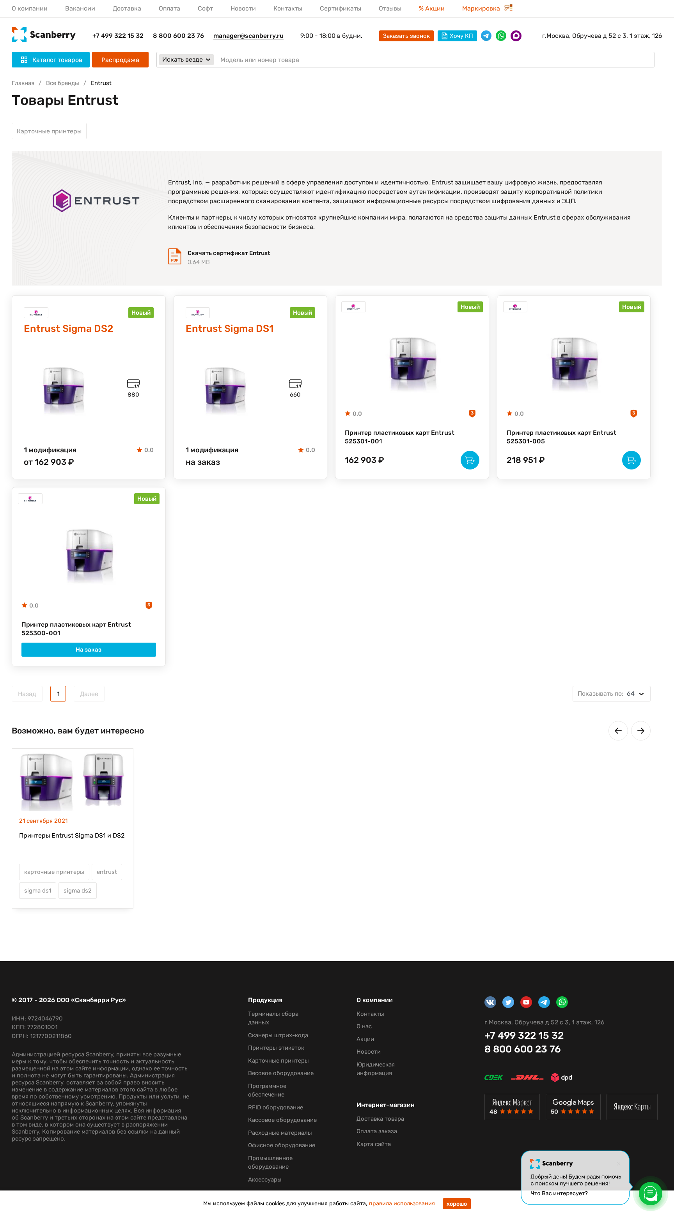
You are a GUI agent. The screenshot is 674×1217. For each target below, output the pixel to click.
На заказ (88, 649)
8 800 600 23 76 (178, 35)
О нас (364, 1026)
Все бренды (62, 83)
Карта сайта (374, 1144)
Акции (365, 1039)
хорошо (457, 1204)
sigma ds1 (37, 890)
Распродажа (120, 60)
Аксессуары (265, 1179)
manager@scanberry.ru (248, 35)
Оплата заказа (377, 1131)
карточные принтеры (54, 871)
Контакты (287, 8)
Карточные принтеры (49, 131)
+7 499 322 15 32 (118, 35)
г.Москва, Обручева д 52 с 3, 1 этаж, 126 (602, 35)
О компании (30, 8)
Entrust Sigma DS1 (230, 328)
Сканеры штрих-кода (278, 1035)
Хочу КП (461, 35)
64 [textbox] (606, 693)
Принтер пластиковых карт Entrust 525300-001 (76, 629)
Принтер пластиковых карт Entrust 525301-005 (561, 437)
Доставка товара (380, 1118)
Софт (205, 8)
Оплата (169, 8)
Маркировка (482, 8)
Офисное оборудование (281, 1145)
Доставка (127, 8)
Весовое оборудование (281, 1073)
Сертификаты (340, 8)
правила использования (402, 1203)
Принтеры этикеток (276, 1047)
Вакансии (80, 8)
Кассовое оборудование (282, 1119)
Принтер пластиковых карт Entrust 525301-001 (399, 437)
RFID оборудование (275, 1107)
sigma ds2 (78, 890)
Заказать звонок (406, 35)
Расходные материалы (280, 1132)
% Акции (432, 8)
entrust (107, 871)
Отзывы (390, 8)
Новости (243, 8)
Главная (23, 83)
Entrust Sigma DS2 (68, 328)
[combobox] (612, 694)
